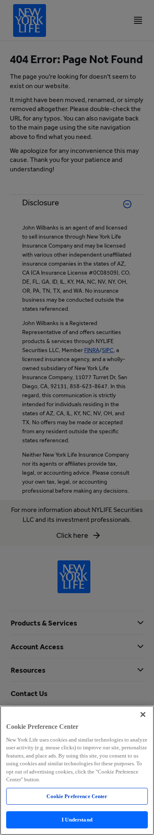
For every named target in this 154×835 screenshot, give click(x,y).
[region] (77, 770)
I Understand (77, 820)
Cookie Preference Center (76, 796)
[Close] (143, 714)
